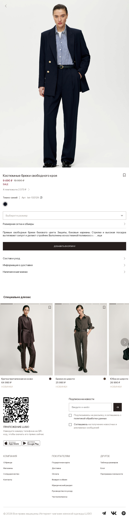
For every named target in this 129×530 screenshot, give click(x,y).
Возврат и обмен (59, 479)
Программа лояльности (111, 474)
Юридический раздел (62, 485)
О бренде (7, 462)
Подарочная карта (61, 462)
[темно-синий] (5, 204)
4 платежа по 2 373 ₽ (14, 189)
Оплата (55, 474)
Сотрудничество (11, 474)
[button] (4, 342)
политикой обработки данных (90, 418)
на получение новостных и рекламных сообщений (95, 426)
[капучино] (104, 379)
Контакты (7, 479)
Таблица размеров (109, 462)
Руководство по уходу (62, 491)
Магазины (8, 468)
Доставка (56, 468)
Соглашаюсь (81, 424)
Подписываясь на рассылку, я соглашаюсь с (97, 417)
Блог (102, 468)
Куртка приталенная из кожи (17, 378)
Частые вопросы (59, 497)
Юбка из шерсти (119, 378)
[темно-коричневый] (50, 379)
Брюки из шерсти (65, 378)
